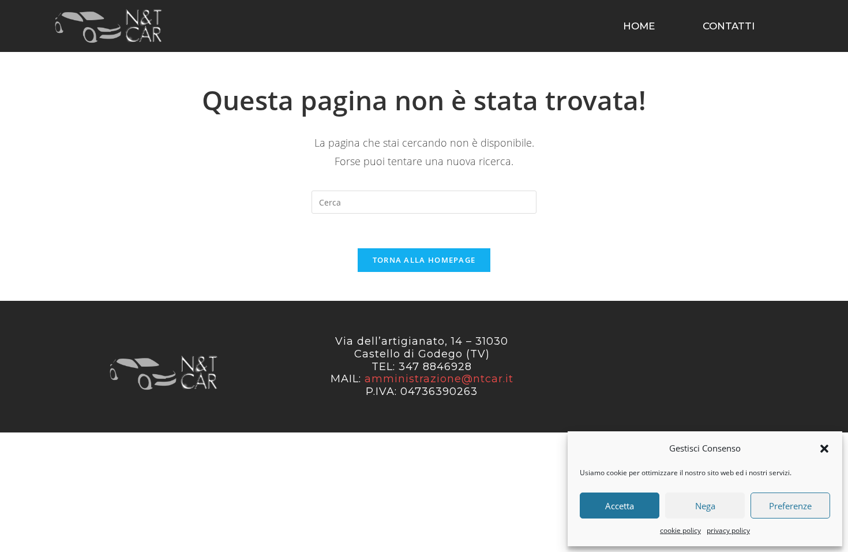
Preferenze (790, 506)
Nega (705, 506)
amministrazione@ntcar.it (439, 378)
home (639, 26)
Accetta (619, 506)
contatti (729, 26)
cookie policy (680, 530)
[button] (824, 448)
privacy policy (728, 530)
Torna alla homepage (424, 260)
